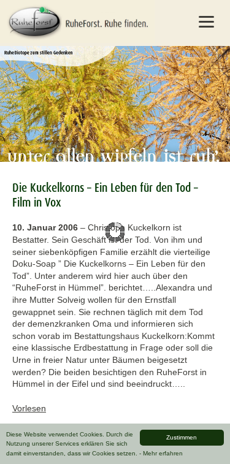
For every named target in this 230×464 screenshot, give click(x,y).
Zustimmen (181, 437)
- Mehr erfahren (161, 453)
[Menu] (206, 21)
